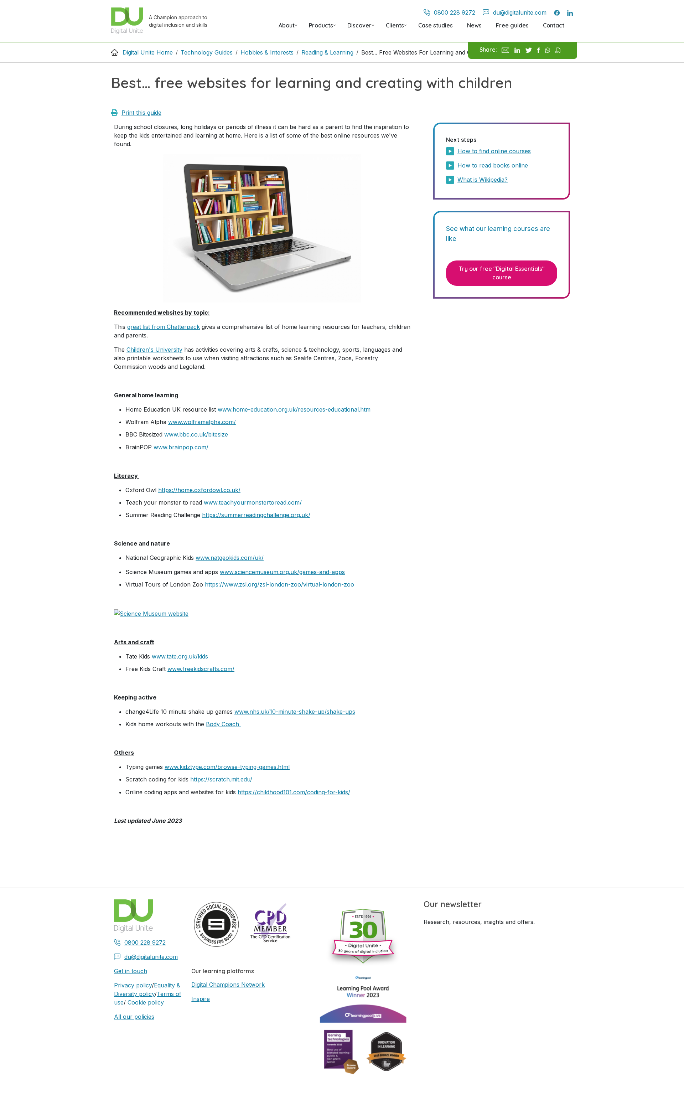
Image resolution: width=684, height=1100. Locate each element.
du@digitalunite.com (519, 12)
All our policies (134, 1016)
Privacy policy (133, 985)
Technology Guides (207, 52)
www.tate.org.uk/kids (180, 656)
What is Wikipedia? (482, 179)
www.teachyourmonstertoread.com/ (253, 502)
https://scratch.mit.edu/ (221, 779)
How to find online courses (494, 151)
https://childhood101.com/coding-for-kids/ (294, 792)
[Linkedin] (517, 49)
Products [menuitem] (318, 28)
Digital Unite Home (148, 52)
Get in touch (130, 971)
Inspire (200, 998)
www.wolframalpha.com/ (202, 421)
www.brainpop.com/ (181, 447)
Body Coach (223, 724)
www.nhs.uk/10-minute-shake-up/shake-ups (294, 711)
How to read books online (492, 165)
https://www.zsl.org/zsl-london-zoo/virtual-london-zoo (279, 584)
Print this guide (141, 112)
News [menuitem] (474, 25)
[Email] (505, 49)
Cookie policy (146, 1002)
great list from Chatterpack (163, 326)
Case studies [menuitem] (435, 25)
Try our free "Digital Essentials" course (502, 273)
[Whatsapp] (547, 49)
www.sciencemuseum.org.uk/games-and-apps (282, 571)
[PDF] (557, 49)
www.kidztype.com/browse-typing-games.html (227, 766)
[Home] (130, 20)
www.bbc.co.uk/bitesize (196, 434)
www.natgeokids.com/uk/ (230, 557)
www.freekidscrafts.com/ (200, 668)
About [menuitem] (284, 28)
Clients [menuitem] (392, 28)
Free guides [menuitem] (512, 25)
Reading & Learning (327, 52)
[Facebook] (538, 49)
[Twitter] (528, 49)
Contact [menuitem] (553, 25)
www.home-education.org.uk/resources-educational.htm (294, 409)
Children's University (154, 349)
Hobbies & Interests (267, 52)
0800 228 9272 (454, 12)
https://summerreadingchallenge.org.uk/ (256, 514)
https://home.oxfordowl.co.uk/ (199, 490)
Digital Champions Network (228, 984)
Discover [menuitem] (357, 28)
